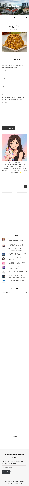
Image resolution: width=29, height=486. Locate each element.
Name (4, 71)
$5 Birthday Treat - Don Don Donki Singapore (16, 281)
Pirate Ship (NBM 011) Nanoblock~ (14, 258)
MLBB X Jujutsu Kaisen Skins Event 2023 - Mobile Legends (16, 276)
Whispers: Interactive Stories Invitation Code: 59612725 (16, 249)
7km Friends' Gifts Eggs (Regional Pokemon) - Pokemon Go (17, 262)
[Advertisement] (14, 213)
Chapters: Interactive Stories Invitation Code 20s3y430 (16, 244)
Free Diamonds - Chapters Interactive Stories (15, 267)
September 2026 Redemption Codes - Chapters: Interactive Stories (16, 240)
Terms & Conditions (17, 483)
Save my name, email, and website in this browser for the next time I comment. (13, 98)
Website (4, 87)
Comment (4, 102)
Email (4, 79)
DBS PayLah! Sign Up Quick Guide (17, 271)
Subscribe (6, 472)
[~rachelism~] (14, 7)
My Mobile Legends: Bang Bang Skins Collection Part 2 (17, 253)
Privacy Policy (9, 483)
